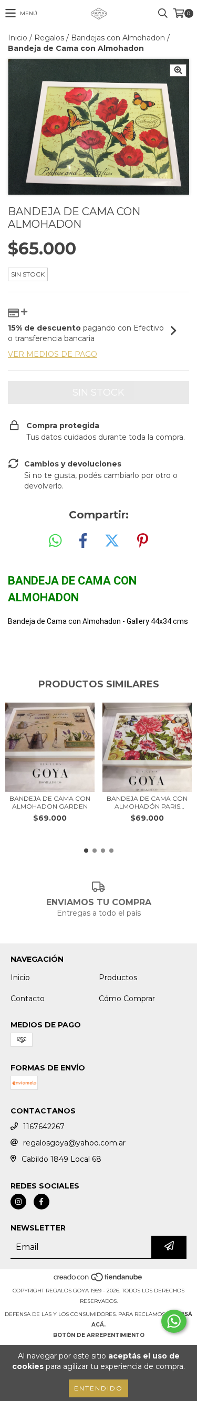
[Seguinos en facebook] (41, 1201)
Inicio (17, 38)
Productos (118, 977)
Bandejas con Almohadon (118, 38)
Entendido (98, 1388)
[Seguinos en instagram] (18, 1201)
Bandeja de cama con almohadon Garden (49, 802)
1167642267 (44, 1126)
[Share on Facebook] (83, 540)
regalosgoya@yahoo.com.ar (74, 1143)
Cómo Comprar (127, 998)
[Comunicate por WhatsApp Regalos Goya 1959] (173, 1321)
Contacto (28, 998)
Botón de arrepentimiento (98, 1335)
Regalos (49, 38)
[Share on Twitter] (112, 540)
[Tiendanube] (98, 1280)
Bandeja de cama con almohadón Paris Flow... (147, 802)
